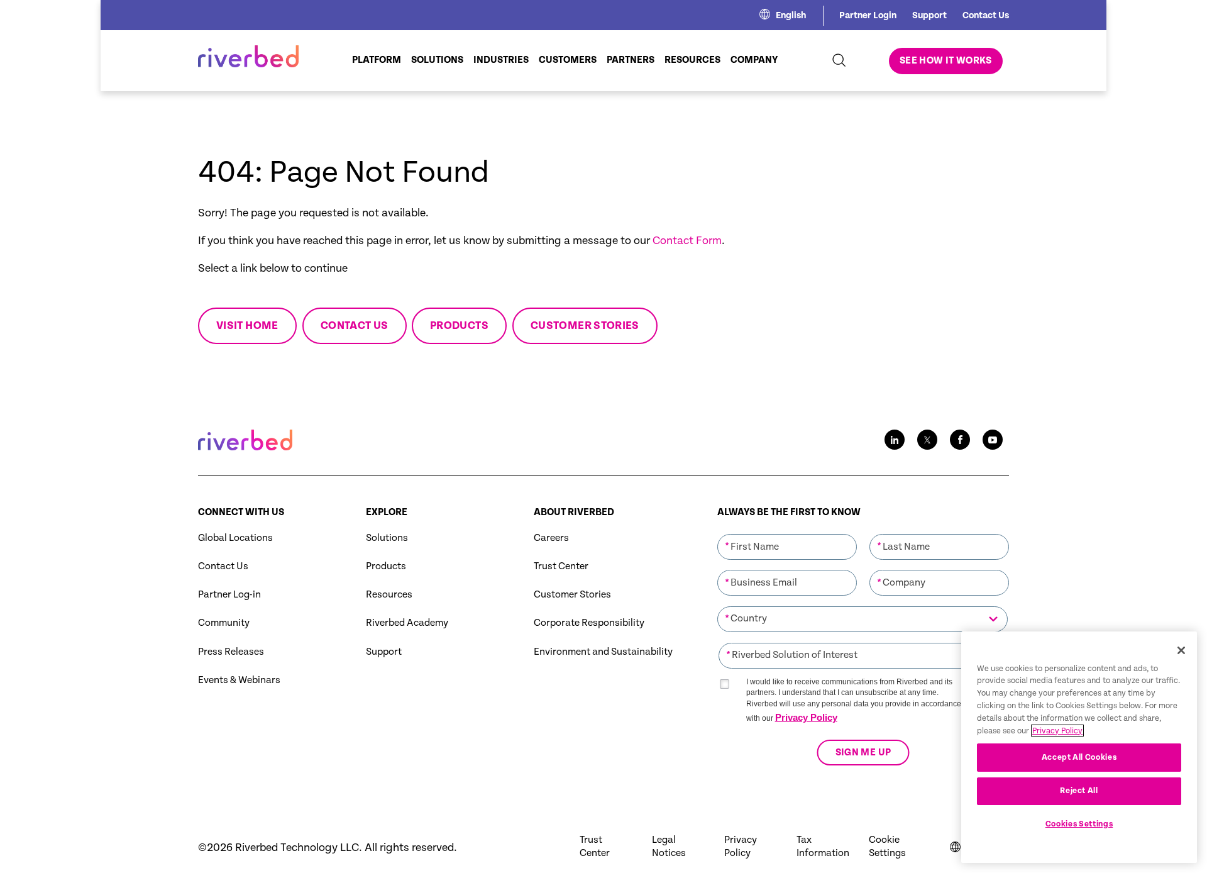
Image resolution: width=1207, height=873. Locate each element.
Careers (551, 538)
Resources (389, 595)
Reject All (1079, 791)
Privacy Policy (806, 717)
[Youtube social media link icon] (993, 440)
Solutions (387, 538)
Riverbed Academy (407, 623)
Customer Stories (572, 595)
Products (386, 566)
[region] (1079, 747)
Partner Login (867, 15)
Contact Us (985, 15)
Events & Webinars (239, 680)
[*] (787, 532)
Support (929, 15)
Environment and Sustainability (603, 652)
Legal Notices (669, 846)
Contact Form (687, 240)
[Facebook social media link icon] (960, 440)
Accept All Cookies (1079, 757)
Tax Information (822, 846)
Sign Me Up (863, 753)
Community (224, 623)
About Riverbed (574, 512)
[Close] (1181, 650)
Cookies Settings (1079, 824)
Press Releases (231, 652)
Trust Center (561, 566)
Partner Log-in (229, 595)
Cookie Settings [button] (887, 846)
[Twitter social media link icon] (927, 440)
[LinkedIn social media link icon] (895, 440)
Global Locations (235, 538)
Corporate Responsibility (589, 623)
